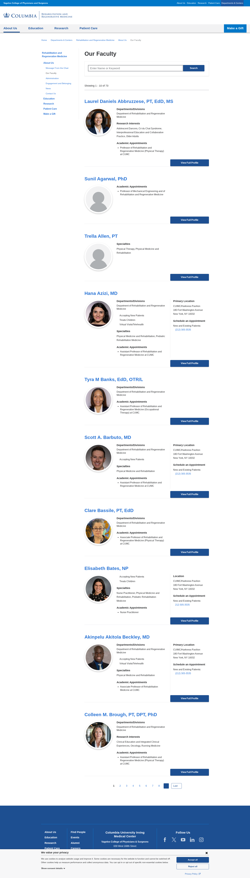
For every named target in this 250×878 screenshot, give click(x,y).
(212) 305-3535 (183, 329)
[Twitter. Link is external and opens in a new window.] (174, 839)
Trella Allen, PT (101, 236)
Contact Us (51, 93)
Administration (52, 78)
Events (75, 837)
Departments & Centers (232, 3)
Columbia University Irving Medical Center (85, 814)
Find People (78, 832)
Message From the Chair (57, 68)
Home (44, 40)
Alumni (75, 843)
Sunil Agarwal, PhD (105, 178)
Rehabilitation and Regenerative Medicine (95, 40)
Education (191, 3)
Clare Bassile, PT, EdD (109, 510)
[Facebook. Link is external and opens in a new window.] (164, 839)
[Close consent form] (206, 852)
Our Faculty (51, 73)
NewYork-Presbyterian (125, 815)
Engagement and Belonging (59, 83)
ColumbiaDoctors (166, 814)
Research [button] (61, 28)
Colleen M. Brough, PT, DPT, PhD (120, 714)
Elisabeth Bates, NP (106, 568)
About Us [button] (10, 28)
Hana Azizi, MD (100, 293)
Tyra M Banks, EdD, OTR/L (113, 379)
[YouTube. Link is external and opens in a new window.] (183, 839)
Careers (75, 848)
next (166, 786)
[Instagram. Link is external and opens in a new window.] (201, 839)
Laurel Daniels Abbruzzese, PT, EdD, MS (128, 101)
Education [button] (35, 28)
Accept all (193, 860)
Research (202, 3)
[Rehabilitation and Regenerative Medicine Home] (37, 15)
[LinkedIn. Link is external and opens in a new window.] (192, 839)
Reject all (192, 866)
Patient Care (214, 3)
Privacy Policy (191, 874)
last (175, 786)
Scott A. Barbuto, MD (107, 437)
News (48, 88)
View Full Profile (189, 163)
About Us (181, 3)
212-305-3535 (182, 605)
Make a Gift (235, 28)
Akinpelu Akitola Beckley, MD (117, 637)
